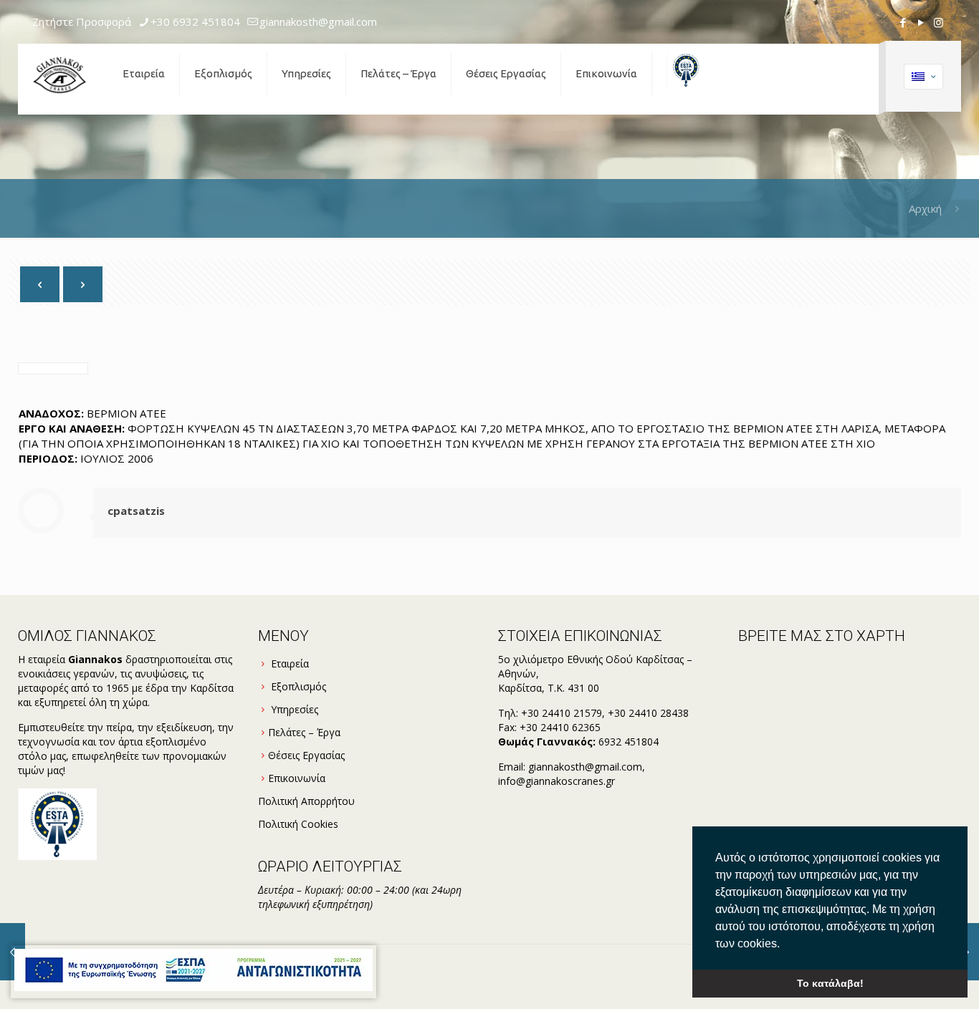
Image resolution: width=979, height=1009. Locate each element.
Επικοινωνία (296, 778)
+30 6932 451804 (195, 21)
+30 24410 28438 (648, 713)
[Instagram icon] (938, 22)
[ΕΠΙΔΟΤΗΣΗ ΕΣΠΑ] (193, 972)
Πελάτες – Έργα (304, 732)
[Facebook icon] (902, 22)
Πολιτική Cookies (298, 824)
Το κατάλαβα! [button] (830, 983)
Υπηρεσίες (294, 709)
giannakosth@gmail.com (318, 21)
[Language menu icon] (923, 77)
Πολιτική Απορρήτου (306, 801)
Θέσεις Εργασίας (306, 755)
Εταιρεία (290, 663)
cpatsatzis (136, 510)
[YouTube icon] (920, 22)
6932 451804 (628, 741)
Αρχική (925, 208)
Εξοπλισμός (298, 686)
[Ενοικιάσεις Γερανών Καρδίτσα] (59, 74)
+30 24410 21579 (561, 713)
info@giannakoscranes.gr (556, 781)
